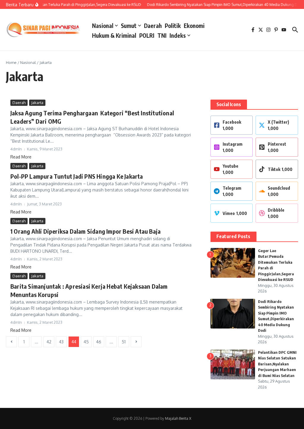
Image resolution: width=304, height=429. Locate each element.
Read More (20, 156)
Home (11, 62)
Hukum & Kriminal (114, 35)
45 (86, 341)
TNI (162, 35)
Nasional (102, 25)
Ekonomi (194, 25)
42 (49, 341)
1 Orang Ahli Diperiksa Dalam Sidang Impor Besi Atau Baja (85, 231)
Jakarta (37, 102)
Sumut (129, 25)
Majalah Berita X (178, 418)
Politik (173, 25)
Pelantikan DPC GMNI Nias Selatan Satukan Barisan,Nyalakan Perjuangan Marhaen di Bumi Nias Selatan (277, 364)
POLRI (146, 35)
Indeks (178, 35)
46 (98, 341)
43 (61, 341)
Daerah (153, 25)
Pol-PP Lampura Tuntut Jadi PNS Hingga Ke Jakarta (76, 176)
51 (124, 341)
